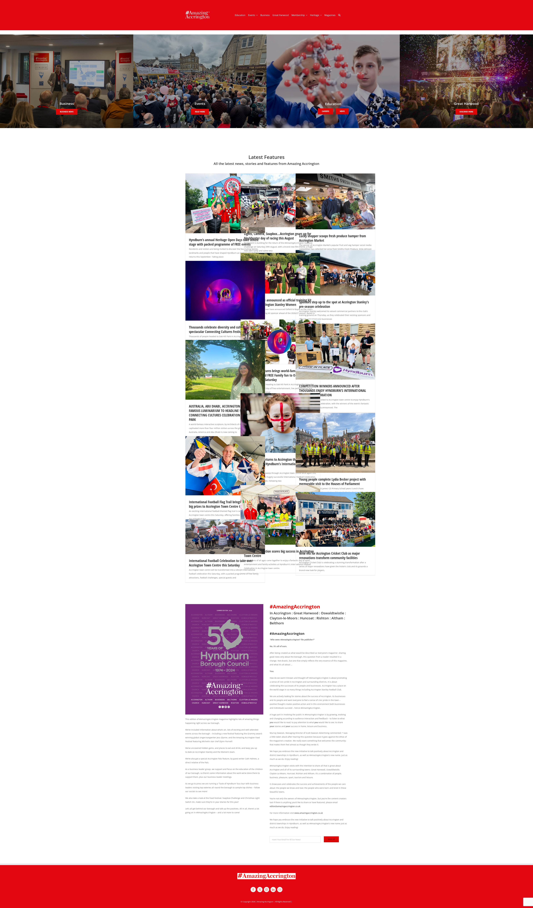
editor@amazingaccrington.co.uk (285, 806)
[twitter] (259, 889)
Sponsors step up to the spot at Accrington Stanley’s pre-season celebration (334, 304)
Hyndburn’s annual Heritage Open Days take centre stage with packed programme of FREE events (224, 242)
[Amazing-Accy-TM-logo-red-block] (197, 11)
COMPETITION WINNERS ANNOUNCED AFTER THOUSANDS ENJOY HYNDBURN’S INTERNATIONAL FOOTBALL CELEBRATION (332, 390)
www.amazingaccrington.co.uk (308, 813)
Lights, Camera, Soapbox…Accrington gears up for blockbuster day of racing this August (277, 235)
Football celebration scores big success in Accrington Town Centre (279, 553)
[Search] (339, 15)
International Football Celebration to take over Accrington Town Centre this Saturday (221, 562)
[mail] (279, 889)
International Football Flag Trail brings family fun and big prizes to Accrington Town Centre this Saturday (225, 504)
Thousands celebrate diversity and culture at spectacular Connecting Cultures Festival (219, 329)
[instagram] (266, 889)
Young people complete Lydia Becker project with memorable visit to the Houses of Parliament (332, 481)
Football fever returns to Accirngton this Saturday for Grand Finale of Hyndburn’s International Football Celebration (279, 464)
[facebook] (253, 889)
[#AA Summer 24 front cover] (224, 605)
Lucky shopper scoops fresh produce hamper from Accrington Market (332, 238)
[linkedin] (273, 889)
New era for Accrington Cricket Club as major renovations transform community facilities (329, 555)
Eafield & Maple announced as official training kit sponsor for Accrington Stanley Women (277, 302)
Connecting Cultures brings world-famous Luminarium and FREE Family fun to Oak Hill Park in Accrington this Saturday (279, 375)
